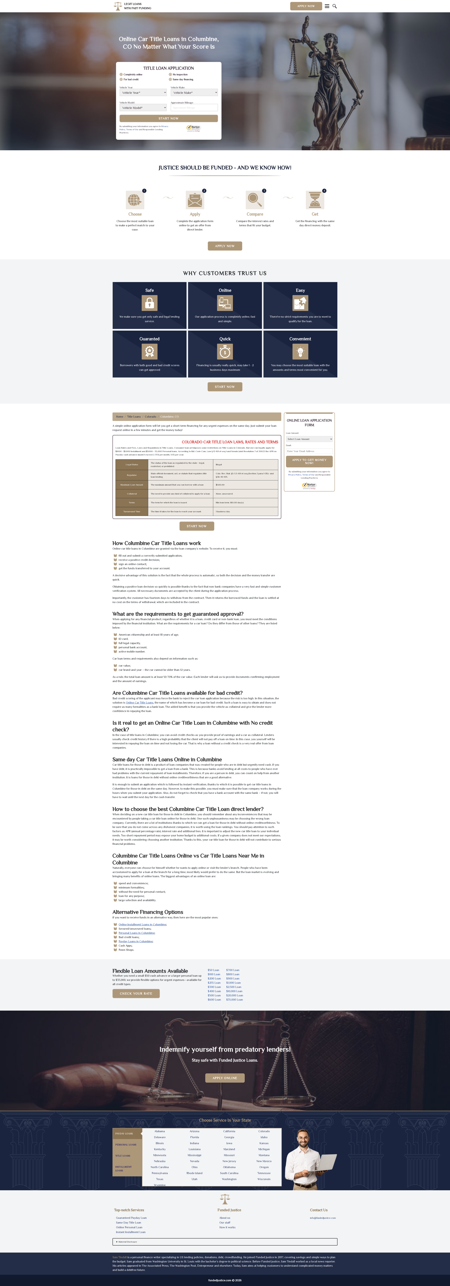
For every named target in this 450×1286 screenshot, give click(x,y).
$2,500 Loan (233, 987)
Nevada (194, 1161)
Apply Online (225, 1078)
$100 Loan (214, 974)
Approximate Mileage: (182, 102)
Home (119, 416)
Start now (225, 387)
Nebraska (159, 1161)
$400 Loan (214, 991)
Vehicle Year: (126, 87)
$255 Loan (214, 982)
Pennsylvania (160, 1173)
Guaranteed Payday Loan (131, 1217)
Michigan (264, 1149)
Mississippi (194, 1155)
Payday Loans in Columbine (136, 941)
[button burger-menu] (327, 6)
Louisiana (195, 1149)
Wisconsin (264, 1179)
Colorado (150, 416)
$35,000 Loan (234, 999)
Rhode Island (194, 1173)
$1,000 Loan (233, 982)
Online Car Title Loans (139, 702)
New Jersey (229, 1161)
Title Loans (134, 416)
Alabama (160, 1131)
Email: (288, 445)
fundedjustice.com (219, 1280)
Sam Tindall (119, 1257)
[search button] (335, 6)
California (229, 1131)
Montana (264, 1155)
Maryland (229, 1149)
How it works (227, 1227)
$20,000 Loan (234, 995)
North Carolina (160, 1167)
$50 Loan (213, 970)
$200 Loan (214, 978)
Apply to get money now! (309, 461)
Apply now (306, 6)
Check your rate (136, 993)
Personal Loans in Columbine (137, 933)
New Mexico (264, 1161)
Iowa (229, 1143)
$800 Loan (232, 974)
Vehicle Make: (178, 87)
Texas (159, 1179)
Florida (194, 1137)
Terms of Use (132, 129)
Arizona (194, 1131)
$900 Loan (232, 978)
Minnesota (159, 1155)
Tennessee (264, 1173)
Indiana (194, 1143)
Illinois (160, 1143)
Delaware (160, 1137)
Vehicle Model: (127, 102)
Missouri (229, 1155)
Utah (194, 1179)
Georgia (229, 1137)
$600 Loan (214, 999)
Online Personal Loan (129, 1227)
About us (224, 1217)
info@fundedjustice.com (323, 1217)
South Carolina (229, 1173)
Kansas (264, 1143)
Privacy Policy (294, 475)
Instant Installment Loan (131, 1232)
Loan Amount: (292, 433)
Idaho (264, 1137)
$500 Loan (214, 995)
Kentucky (160, 1149)
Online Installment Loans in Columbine (142, 924)
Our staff (224, 1222)
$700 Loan (232, 970)
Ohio (195, 1167)
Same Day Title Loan (128, 1222)
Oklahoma (229, 1167)
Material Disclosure (128, 1242)
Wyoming (160, 1185)
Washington (229, 1179)
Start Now (169, 118)
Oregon (264, 1167)
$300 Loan (214, 987)
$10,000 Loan (234, 991)
